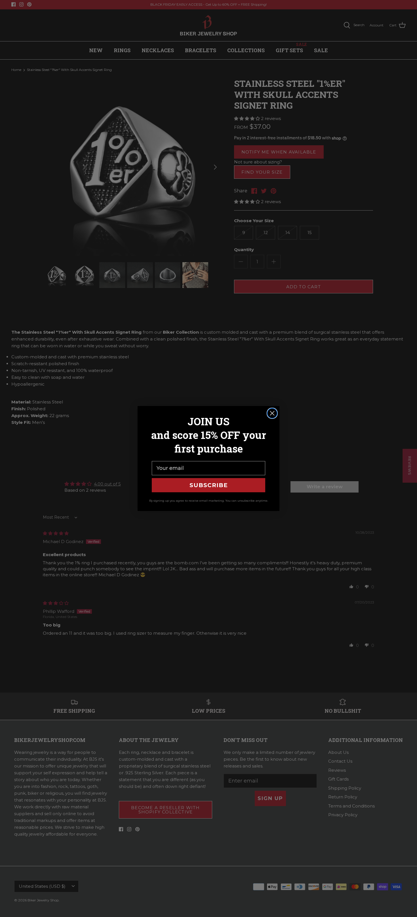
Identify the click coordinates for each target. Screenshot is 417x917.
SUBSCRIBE (208, 485)
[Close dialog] (272, 413)
